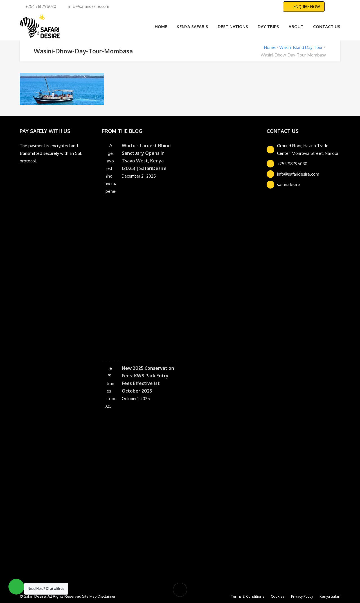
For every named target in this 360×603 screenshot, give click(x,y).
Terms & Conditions (247, 596)
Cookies (278, 596)
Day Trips (268, 26)
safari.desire (288, 184)
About (296, 26)
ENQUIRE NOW (307, 6)
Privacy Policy (302, 596)
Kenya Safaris (192, 26)
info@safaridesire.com (298, 174)
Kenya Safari (330, 596)
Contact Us (326, 26)
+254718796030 (292, 163)
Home (161, 26)
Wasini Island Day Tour (301, 47)
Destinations (233, 26)
